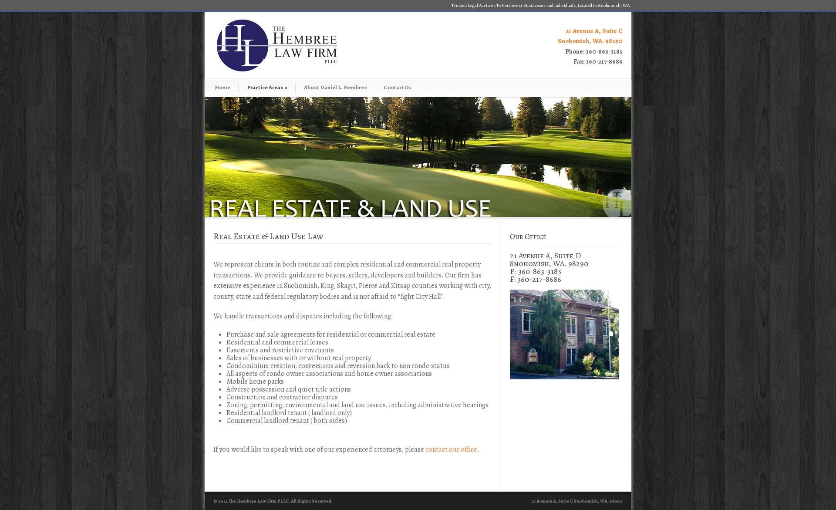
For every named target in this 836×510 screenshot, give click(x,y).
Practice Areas (267, 87)
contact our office (451, 449)
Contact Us (397, 87)
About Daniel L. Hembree (335, 87)
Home (222, 87)
